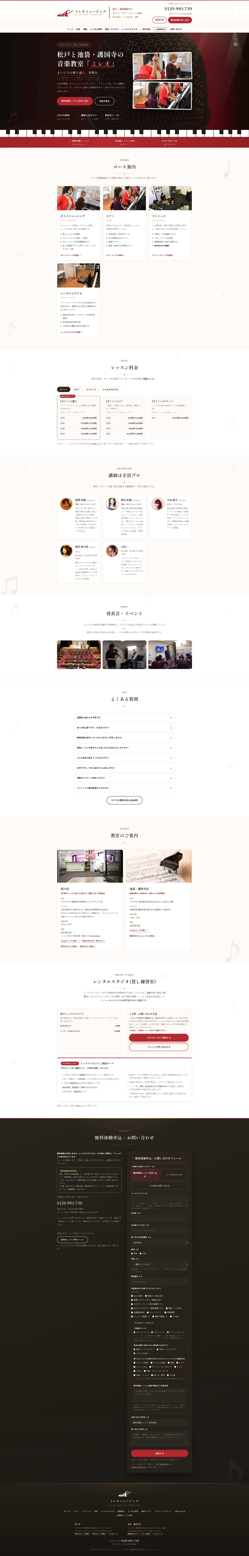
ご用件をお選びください (143, 1166)
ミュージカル (141, 1366)
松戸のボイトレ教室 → (69, 946)
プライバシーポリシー (163, 1511)
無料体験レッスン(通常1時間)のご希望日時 (151, 1385)
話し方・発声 (159, 1375)
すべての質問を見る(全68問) (124, 800)
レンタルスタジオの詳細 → (71, 332)
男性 (135, 1253)
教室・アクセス (112, 29)
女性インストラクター (168, 1349)
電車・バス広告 (174, 1308)
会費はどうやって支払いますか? (91, 777)
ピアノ (79, 77)
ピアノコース (159, 1332)
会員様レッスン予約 (124, 1515)
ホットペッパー (156, 1312)
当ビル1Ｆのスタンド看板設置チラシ (149, 1308)
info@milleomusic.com (138, 1467)
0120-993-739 (178, 8)
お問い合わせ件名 (140, 1417)
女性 (144, 1253)
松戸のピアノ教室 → (88, 946)
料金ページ (148, 378)
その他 (175, 1316)
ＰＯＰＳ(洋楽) (159, 1362)
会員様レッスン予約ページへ (72, 1239)
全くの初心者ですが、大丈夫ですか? (93, 727)
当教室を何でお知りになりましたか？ (146, 1288)
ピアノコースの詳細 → (115, 255)
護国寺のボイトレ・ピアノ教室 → (142, 935)
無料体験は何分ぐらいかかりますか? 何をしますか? (99, 737)
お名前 (135, 1213)
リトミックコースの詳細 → (163, 255)
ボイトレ (65, 77)
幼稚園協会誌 (139, 1312)
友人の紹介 (138, 1296)
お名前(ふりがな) (140, 1225)
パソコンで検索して (142, 1316)
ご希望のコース (140, 1328)
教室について (146, 1511)
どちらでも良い (142, 1353)
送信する (159, 1453)
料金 (78, 29)
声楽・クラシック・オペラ (157, 1371)
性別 (135, 1249)
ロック (181, 1362)
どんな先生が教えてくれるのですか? (93, 757)
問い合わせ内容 (139, 1429)
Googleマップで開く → (70, 940)
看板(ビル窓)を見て (156, 1296)
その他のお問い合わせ (160, 1185)
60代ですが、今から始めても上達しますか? (96, 767)
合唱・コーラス (142, 1375)
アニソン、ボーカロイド (162, 1366)
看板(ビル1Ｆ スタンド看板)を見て (148, 1300)
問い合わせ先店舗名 (141, 1237)
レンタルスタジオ (129, 29)
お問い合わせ (176, 29)
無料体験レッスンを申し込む (74, 100)
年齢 (135, 1258)
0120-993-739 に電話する (159, 1037)
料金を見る (104, 101)
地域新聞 (170, 1312)
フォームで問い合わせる (158, 1046)
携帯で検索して (161, 1316)
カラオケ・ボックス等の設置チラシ (148, 1304)
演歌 (172, 1362)
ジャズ (179, 1366)
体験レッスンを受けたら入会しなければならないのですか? (103, 747)
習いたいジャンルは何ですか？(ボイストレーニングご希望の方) (159, 1358)
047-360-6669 (94, 936)
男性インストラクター (145, 1349)
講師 (85, 29)
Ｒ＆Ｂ (139, 1371)
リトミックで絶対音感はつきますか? (93, 788)
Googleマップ (113, 1534)
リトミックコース (177, 1332)
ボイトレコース (142, 1332)
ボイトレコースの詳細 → (70, 255)
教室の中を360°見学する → (93, 940)
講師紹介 (121, 1511)
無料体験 (180, 19)
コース (70, 29)
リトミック (94, 77)
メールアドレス (139, 1193)
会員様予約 (159, 19)
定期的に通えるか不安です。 (89, 717)
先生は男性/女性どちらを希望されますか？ (151, 1345)
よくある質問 (96, 29)
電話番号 (136, 1276)
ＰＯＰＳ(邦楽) (142, 1362)
